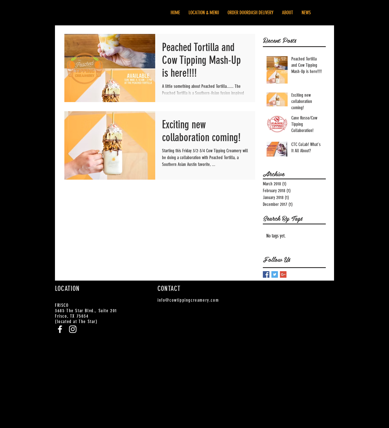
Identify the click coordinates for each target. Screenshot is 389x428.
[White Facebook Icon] (60, 329)
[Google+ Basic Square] (283, 274)
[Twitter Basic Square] (274, 274)
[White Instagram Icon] (73, 329)
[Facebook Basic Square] (266, 274)
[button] (250, 13)
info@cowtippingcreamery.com (188, 300)
